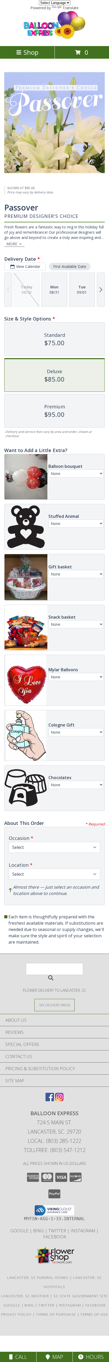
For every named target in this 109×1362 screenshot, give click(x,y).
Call (20, 1356)
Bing (39, 1231)
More (11, 243)
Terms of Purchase (56, 1314)
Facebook (54, 1237)
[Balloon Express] (54, 38)
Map (56, 1356)
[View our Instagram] (59, 1099)
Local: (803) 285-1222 (54, 1140)
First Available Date (69, 266)
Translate (70, 7)
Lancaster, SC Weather (25, 1296)
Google (20, 1231)
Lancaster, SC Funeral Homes (38, 1277)
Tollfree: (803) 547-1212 (54, 1150)
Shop (31, 52)
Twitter (57, 1231)
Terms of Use (94, 1314)
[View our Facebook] (50, 1099)
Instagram (83, 1231)
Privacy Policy (16, 1314)
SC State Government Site (80, 1296)
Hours (93, 1356)
